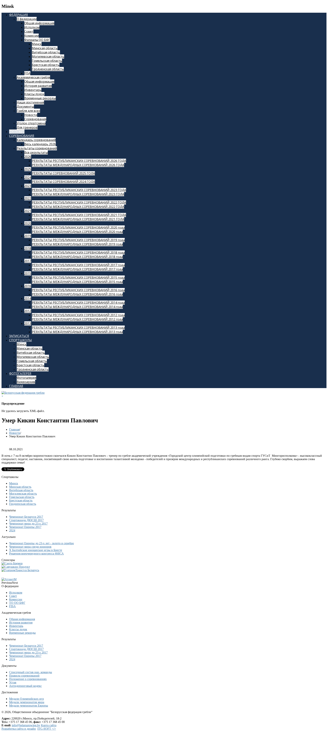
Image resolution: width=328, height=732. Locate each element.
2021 (27, 211)
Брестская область (45, 65)
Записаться (19, 336)
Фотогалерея (20, 373)
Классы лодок (34, 94)
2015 (27, 273)
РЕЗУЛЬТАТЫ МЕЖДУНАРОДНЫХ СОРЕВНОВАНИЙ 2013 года (77, 332)
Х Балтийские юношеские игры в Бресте (35, 550)
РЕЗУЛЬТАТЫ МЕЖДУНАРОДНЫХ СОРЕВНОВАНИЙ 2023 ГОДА (78, 194)
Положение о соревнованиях (28, 679)
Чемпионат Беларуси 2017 (26, 516)
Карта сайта (48, 725)
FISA (27, 73)
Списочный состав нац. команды (30, 672)
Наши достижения (30, 102)
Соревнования (35, 119)
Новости (30, 115)
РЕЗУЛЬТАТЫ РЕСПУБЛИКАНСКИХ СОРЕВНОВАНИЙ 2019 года (78, 240)
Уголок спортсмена (31, 123)
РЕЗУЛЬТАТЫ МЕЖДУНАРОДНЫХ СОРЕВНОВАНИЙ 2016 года (77, 294)
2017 (27, 261)
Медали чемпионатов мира (26, 702)
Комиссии (31, 36)
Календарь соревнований (36, 140)
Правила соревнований (24, 675)
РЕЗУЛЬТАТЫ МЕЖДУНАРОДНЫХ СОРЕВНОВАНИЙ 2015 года (77, 282)
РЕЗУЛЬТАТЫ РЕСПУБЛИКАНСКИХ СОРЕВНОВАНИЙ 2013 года (78, 328)
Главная (16, 386)
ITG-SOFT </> (46, 728)
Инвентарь (32, 90)
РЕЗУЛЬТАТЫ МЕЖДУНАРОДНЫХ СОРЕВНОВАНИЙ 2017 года (77, 269)
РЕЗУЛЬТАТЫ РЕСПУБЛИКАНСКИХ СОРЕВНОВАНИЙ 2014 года (78, 302)
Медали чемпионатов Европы (28, 705)
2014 (27, 298)
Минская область (45, 48)
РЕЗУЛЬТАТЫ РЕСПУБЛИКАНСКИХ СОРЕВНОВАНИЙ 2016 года (78, 290)
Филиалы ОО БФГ (37, 40)
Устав (12, 682)
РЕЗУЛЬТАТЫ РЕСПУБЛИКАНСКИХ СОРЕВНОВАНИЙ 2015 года (78, 277)
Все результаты (36, 152)
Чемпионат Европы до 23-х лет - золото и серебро (41, 543)
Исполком (31, 27)
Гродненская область (48, 69)
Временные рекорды (40, 98)
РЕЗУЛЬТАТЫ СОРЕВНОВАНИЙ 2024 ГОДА (63, 182)
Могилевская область (48, 56)
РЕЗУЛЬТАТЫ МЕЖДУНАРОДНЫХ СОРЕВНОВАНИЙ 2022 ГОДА (78, 207)
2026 (27, 157)
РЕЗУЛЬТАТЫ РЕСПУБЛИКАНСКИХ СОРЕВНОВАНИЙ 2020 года (78, 227)
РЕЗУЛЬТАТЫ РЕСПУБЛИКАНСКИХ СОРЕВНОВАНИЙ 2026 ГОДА (79, 161)
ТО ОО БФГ (17, 602)
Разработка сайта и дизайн (19, 728)
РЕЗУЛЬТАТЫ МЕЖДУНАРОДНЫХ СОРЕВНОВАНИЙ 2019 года (77, 244)
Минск (37, 44)
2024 (27, 177)
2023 (27, 186)
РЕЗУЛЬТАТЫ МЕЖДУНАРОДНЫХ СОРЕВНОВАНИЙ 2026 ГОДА (78, 165)
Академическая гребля (33, 77)
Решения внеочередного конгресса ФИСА (36, 553)
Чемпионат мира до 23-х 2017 (28, 523)
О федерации (27, 19)
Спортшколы (20, 340)
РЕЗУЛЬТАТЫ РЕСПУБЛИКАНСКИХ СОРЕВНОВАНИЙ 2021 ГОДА (79, 215)
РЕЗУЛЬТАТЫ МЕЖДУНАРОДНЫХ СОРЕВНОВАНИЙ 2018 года (77, 257)
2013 (27, 323)
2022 (27, 198)
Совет (28, 31)
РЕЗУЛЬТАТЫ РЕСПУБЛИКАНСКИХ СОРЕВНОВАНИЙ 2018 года (78, 252)
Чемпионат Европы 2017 (25, 527)
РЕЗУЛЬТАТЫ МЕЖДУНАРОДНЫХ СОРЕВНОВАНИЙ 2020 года (77, 232)
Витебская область (46, 52)
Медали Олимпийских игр (26, 698)
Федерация (18, 15)
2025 (27, 169)
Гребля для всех (28, 111)
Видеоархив (26, 382)
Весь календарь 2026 (40, 144)
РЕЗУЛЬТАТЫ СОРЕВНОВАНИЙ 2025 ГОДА (63, 173)
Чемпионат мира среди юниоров (30, 546)
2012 (27, 311)
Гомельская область (47, 61)
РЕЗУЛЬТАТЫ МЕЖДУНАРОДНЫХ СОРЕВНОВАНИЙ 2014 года (77, 307)
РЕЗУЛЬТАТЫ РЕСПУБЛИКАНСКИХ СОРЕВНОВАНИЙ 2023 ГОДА (79, 190)
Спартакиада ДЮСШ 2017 (26, 520)
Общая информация (39, 23)
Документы (25, 106)
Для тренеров (27, 127)
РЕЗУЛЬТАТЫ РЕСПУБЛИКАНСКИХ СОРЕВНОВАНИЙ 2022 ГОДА (79, 202)
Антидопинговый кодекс (25, 685)
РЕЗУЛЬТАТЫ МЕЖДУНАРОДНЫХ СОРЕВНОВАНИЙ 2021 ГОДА (78, 219)
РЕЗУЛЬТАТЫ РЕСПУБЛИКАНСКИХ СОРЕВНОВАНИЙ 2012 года (78, 315)
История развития (38, 86)
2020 (27, 223)
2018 (27, 248)
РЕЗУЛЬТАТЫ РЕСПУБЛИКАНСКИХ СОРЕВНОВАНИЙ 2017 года (78, 265)
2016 (27, 286)
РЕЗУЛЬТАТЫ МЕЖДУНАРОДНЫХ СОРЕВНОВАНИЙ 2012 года (77, 319)
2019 (27, 236)
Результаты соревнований (37, 148)
